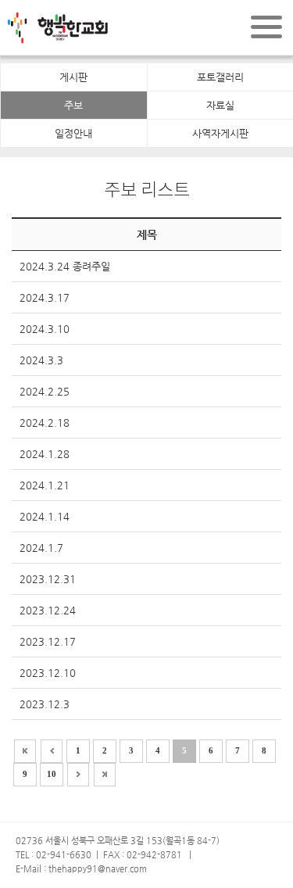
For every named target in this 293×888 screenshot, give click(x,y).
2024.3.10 (45, 329)
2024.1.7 (41, 547)
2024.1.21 (45, 485)
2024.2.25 (45, 391)
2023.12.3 (45, 704)
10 (51, 774)
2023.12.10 (48, 673)
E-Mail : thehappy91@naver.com (81, 869)
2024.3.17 (45, 297)
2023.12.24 (48, 610)
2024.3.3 (41, 360)
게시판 (73, 77)
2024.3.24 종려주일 (65, 266)
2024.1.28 (45, 454)
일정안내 (73, 133)
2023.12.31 (48, 579)
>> (105, 774)
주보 (73, 105)
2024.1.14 (45, 516)
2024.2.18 (45, 422)
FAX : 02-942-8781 (142, 855)
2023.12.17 (48, 641)
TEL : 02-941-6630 (53, 855)
